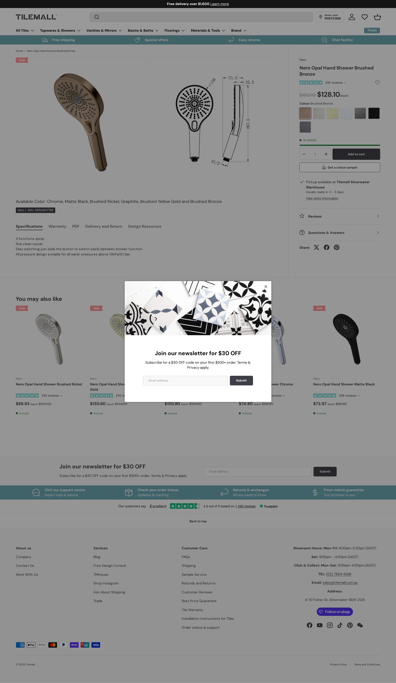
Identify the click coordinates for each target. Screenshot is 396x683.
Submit (241, 380)
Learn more (219, 4)
